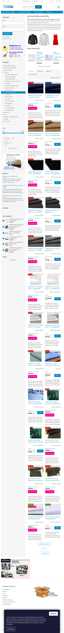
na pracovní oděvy (9, 88)
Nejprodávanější (33, 74)
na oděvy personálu (10, 79)
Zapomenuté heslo (7, 39)
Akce (7, 140)
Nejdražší (48, 71)
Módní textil (6, 112)
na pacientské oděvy (10, 77)
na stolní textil (8, 103)
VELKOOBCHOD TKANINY (9, 66)
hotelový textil (8, 97)
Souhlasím (53, 614)
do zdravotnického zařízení (12, 86)
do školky (7, 83)
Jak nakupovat (26, 1)
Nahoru (45, 553)
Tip (7, 145)
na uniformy (8, 99)
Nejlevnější (40, 71)
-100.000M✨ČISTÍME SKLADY (10, 117)
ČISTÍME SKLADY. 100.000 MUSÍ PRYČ (12, 195)
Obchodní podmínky (8, 600)
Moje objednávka (7, 604)
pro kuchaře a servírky (11, 92)
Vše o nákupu (6, 121)
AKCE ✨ (5, 114)
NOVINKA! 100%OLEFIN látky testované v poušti (13, 186)
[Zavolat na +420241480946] (5, 1)
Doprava (36, 1)
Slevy (4, 594)
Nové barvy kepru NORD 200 (10, 176)
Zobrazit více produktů (43, 66)
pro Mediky (8, 106)
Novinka (8, 143)
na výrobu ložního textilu (11, 74)
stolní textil (8, 94)
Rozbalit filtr (12, 148)
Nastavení (11, 629)
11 (47, 549)
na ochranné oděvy (10, 108)
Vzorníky (5, 119)
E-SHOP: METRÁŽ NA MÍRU (9, 68)
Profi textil (6, 72)
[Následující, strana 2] (44, 548)
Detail (57, 106)
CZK (52, 1)
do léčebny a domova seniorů (12, 81)
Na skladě (9, 138)
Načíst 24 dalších (44, 544)
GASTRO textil (8, 90)
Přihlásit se (7, 33)
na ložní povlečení (9, 101)
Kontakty (5, 598)
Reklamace (5, 596)
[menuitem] (8, 12)
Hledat (38, 7)
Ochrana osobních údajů (8, 602)
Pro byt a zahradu (7, 70)
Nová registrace (7, 37)
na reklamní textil (9, 110)
